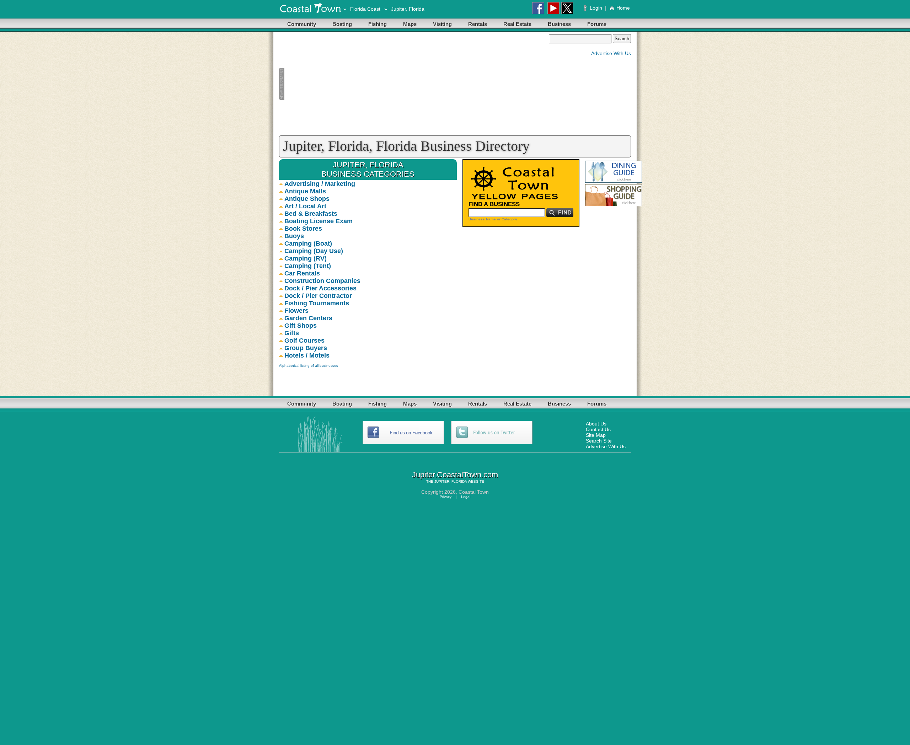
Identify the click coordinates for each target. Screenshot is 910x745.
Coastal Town (474, 492)
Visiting (442, 24)
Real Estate (517, 24)
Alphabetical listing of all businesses (308, 366)
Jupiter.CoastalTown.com (455, 474)
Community (301, 24)
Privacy (445, 497)
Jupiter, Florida (407, 9)
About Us (596, 424)
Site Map (596, 435)
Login (596, 8)
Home (623, 8)
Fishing (377, 24)
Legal (465, 497)
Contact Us (598, 429)
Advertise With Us (611, 53)
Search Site (599, 441)
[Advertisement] (413, 84)
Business (559, 24)
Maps (410, 24)
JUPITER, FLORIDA (450, 481)
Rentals (477, 24)
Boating (342, 24)
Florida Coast (365, 9)
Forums (596, 24)
